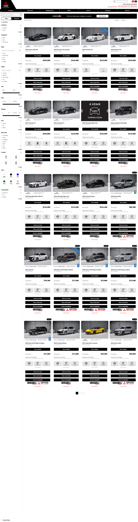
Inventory (10, 10)
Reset (20, 31)
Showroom (30, 10)
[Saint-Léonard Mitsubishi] (8, 4)
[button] (25, 37)
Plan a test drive (37, 82)
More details (37, 55)
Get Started (102, 16)
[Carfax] (38, 89)
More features (38, 73)
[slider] (2, 93)
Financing (107, 10)
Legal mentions (38, 92)
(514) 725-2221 (134, 6)
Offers (69, 10)
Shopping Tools (49, 10)
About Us (127, 10)
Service (88, 10)
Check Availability (38, 86)
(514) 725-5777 (113, 6)
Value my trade (38, 78)
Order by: (117, 20)
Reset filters (5, 22)
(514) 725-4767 (124, 6)
